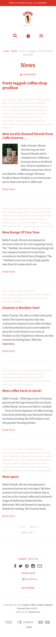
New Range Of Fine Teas (21, 232)
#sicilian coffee (40, 381)
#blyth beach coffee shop (34, 99)
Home (6, 51)
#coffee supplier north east (20, 215)
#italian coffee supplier (29, 377)
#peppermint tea (33, 222)
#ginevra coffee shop (33, 463)
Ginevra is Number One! (21, 308)
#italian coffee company (31, 219)
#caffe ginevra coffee (23, 110)
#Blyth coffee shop (14, 103)
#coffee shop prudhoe (37, 212)
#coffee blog (26, 370)
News (14, 51)
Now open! (10, 477)
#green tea (9, 219)
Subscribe (29, 74)
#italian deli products (16, 381)
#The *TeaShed (23, 226)
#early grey (46, 215)
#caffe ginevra (36, 103)
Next (33, 526)
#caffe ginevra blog (14, 106)
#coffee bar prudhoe (31, 449)
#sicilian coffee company (17, 384)
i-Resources (34, 612)
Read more (8, 189)
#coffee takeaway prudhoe (36, 456)
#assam (22, 208)
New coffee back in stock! (22, 391)
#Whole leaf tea (43, 226)
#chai (31, 208)
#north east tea (12, 222)
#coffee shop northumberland (21, 453)
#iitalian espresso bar (16, 467)
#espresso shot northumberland (22, 460)
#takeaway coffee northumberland (29, 470)
